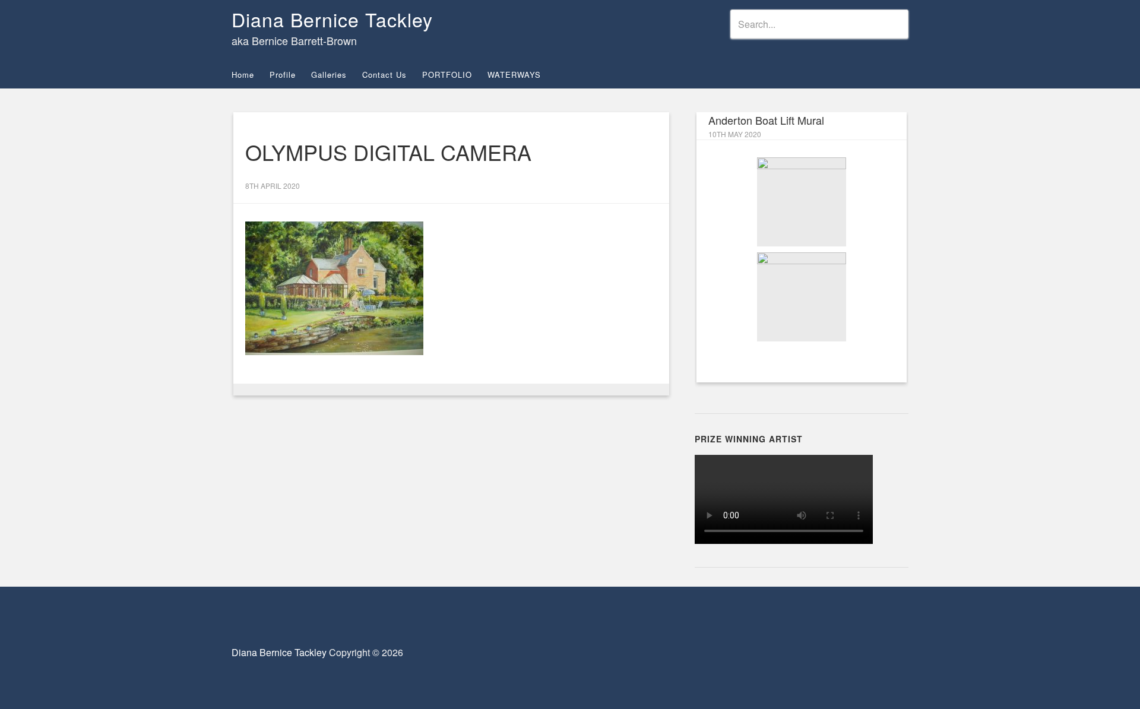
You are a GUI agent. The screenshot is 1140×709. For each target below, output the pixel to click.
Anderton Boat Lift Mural (766, 120)
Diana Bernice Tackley (332, 19)
